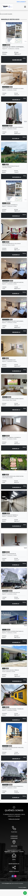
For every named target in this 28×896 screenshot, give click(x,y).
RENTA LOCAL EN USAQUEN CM (9, 553)
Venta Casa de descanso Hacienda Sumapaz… (13, 398)
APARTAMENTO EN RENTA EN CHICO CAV (11, 592)
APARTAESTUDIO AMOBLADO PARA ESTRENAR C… (13, 127)
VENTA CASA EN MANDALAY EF (9, 359)
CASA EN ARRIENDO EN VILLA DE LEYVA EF (11, 243)
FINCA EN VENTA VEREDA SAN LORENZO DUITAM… (13, 476)
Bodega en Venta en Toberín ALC (10, 515)
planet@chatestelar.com (14, 863)
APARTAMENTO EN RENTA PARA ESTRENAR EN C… (13, 786)
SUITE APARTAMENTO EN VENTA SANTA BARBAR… (13, 321)
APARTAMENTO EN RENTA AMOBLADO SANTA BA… (13, 282)
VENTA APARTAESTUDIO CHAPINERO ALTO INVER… (13, 88)
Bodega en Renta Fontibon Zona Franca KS (12, 631)
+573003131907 (14, 836)
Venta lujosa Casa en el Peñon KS (10, 670)
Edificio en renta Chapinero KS (9, 204)
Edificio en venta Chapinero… (13, 47)
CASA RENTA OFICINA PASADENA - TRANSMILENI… (13, 708)
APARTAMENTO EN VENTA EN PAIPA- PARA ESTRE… (13, 747)
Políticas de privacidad (14, 819)
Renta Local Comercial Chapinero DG (11, 437)
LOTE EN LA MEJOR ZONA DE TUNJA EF (10, 166)
